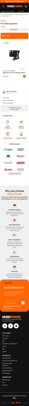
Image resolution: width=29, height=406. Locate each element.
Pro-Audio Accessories (19, 14)
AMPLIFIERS (21, 11)
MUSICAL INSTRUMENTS (8, 11)
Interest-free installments (9, 361)
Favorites (5, 385)
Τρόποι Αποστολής (8, 100)
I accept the (12, 307)
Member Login (6, 380)
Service (4, 346)
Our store (5, 338)
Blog (3, 349)
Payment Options (7, 368)
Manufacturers (6, 358)
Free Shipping (6, 373)
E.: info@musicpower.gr (14, 108)
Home (2, 14)
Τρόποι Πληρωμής (8, 103)
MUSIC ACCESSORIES (8, 14)
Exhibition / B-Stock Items (9, 344)
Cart (3, 382)
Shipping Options (7, 370)
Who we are (5, 336)
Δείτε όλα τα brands (14, 174)
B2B (3, 341)
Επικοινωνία (6, 98)
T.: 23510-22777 (14, 109)
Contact (4, 351)
